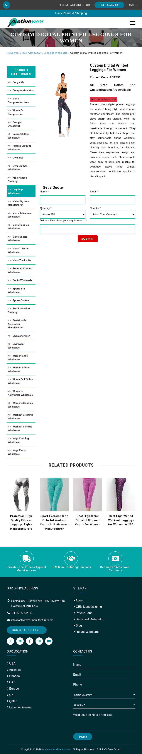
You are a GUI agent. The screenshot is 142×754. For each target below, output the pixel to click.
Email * (94, 191)
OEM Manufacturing (88, 606)
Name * (44, 191)
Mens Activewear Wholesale (20, 215)
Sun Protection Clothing (19, 310)
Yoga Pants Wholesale (17, 452)
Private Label (84, 613)
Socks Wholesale (22, 280)
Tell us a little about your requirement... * (63, 220)
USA (12, 663)
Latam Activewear (21, 707)
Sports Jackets (21, 300)
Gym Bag (18, 157)
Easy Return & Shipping (71, 13)
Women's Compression (15, 112)
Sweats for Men (21, 335)
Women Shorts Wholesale (19, 369)
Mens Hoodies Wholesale (18, 227)
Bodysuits (18, 82)
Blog (78, 625)
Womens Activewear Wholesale (20, 393)
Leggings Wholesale (55, 52)
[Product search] (6, 5)
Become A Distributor (89, 619)
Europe (14, 688)
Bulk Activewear (31, 52)
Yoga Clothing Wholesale (18, 440)
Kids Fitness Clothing (17, 179)
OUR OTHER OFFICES (26, 630)
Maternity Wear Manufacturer (19, 203)
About (79, 600)
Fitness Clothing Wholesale (19, 147)
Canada (14, 676)
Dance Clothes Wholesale (18, 136)
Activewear (13, 52)
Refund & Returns (87, 631)
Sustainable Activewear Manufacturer (17, 324)
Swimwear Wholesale (16, 346)
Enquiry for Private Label (104, 99)
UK (11, 694)
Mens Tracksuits (22, 260)
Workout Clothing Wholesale (20, 416)
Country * (95, 208)
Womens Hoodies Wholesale (20, 405)
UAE (12, 682)
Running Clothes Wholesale (20, 270)
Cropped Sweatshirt (15, 124)
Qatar (12, 701)
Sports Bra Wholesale (16, 290)
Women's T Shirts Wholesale (20, 381)
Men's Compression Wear (19, 100)
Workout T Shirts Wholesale (20, 428)
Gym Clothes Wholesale (17, 168)
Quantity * (45, 208)
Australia (15, 669)
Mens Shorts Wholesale (17, 238)
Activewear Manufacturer (56, 749)
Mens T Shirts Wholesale (18, 250)
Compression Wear (23, 90)
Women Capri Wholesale (18, 357)
